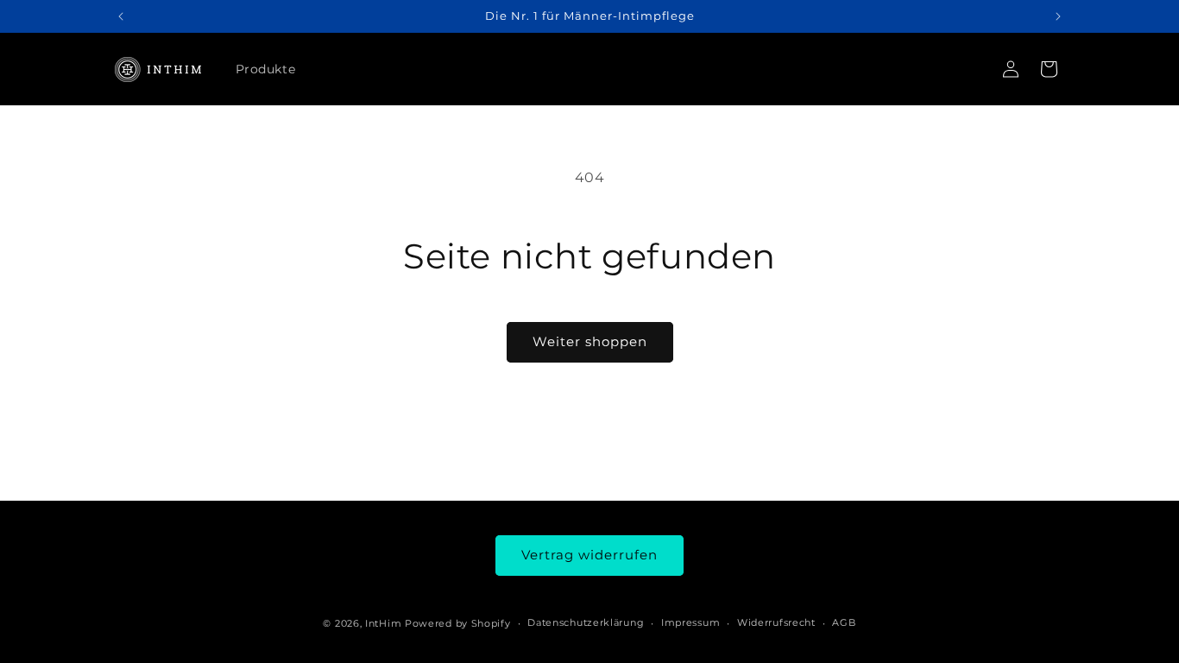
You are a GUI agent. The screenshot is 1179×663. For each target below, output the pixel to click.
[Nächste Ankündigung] (1058, 16)
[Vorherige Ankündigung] (121, 16)
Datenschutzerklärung (585, 622)
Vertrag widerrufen (589, 554)
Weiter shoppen (590, 341)
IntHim (383, 623)
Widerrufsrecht (776, 622)
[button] (1049, 69)
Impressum (690, 622)
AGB (843, 622)
